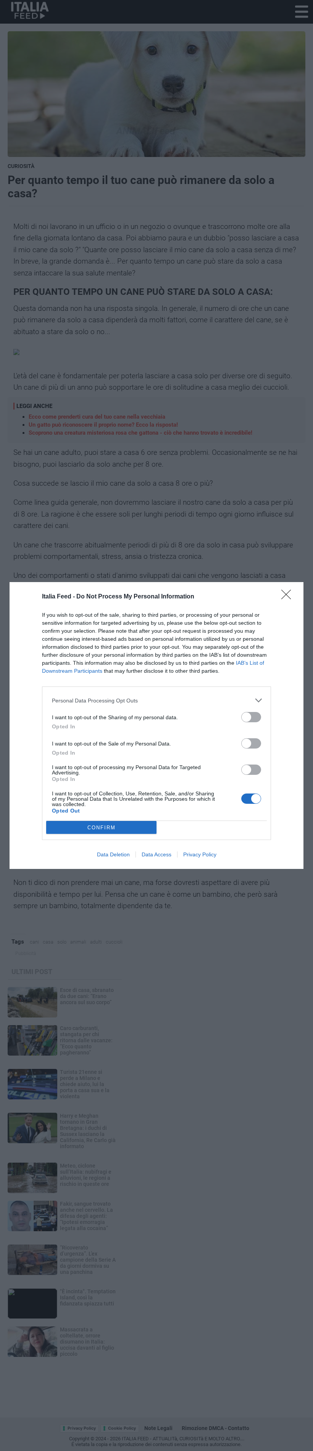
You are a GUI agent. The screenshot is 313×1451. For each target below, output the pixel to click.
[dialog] (156, 725)
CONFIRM (101, 827)
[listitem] (156, 700)
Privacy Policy (199, 854)
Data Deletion (113, 854)
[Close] (288, 597)
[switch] (251, 717)
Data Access (156, 854)
